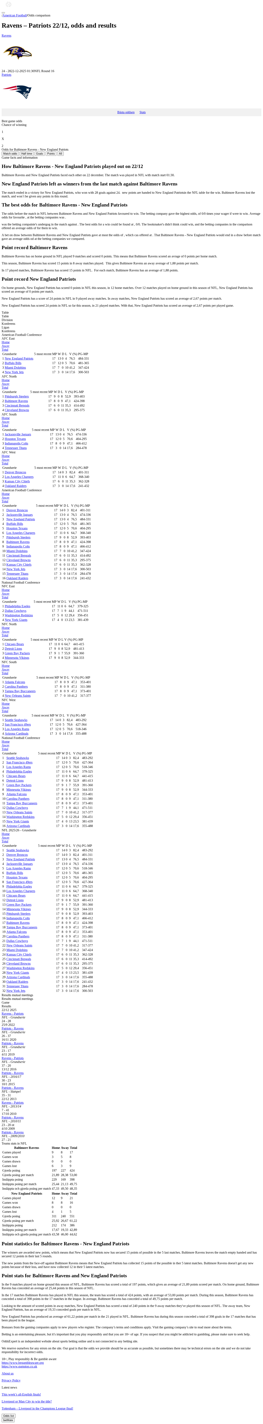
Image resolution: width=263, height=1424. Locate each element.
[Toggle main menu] (3, 12)
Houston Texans (15, 439)
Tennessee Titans (16, 448)
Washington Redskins (19, 615)
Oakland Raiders (16, 486)
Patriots (6, 74)
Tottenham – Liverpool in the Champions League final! (37, 1408)
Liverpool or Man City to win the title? (27, 1401)
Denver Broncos (15, 472)
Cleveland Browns (17, 410)
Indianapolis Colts (16, 443)
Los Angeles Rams (17, 729)
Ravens (6, 35)
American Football (14, 15)
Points (51, 153)
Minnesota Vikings (17, 657)
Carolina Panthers (16, 686)
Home (6, 342)
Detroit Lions (13, 648)
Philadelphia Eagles (17, 606)
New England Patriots (19, 358)
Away (5, 346)
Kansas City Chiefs (17, 481)
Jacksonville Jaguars (18, 434)
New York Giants (16, 620)
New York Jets (14, 372)
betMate (8, 1420)
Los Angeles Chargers (19, 477)
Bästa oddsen (126, 112)
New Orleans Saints (18, 695)
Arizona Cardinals (16, 733)
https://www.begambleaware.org (23, 1362)
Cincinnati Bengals (17, 405)
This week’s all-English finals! (21, 1394)
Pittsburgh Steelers (17, 396)
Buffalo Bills (13, 363)
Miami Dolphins (15, 367)
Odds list (8, 1415)
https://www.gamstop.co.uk (19, 1366)
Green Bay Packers (17, 653)
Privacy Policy (11, 1380)
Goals (39, 153)
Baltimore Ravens (16, 401)
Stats (143, 112)
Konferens (8, 323)
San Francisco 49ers (18, 724)
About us (8, 1373)
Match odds (10, 153)
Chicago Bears (14, 644)
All (60, 153)
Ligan (5, 327)
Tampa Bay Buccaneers (20, 691)
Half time (26, 153)
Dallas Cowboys (15, 610)
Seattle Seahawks (16, 720)
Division (7, 320)
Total (5, 349)
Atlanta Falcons (15, 682)
